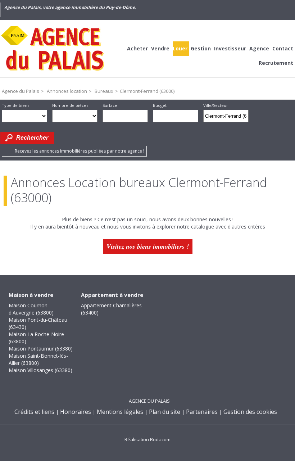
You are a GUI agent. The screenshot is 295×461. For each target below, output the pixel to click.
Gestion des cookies (250, 412)
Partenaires (202, 412)
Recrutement (276, 62)
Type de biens (15, 105)
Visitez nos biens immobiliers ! (147, 246)
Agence (259, 48)
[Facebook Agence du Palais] (257, 9)
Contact (282, 48)
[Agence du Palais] (54, 48)
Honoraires (75, 412)
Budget (160, 105)
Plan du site (164, 412)
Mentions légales (120, 412)
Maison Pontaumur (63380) (41, 348)
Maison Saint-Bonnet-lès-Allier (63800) (38, 359)
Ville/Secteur (215, 105)
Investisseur (230, 48)
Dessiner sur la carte (258, 116)
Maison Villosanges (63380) (40, 370)
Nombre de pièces (70, 105)
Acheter (137, 48)
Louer (180, 48)
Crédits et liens (34, 412)
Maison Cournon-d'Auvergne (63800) (31, 309)
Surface (110, 105)
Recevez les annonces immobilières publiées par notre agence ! (79, 151)
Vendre (160, 48)
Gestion (201, 48)
